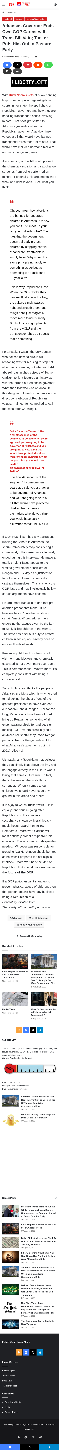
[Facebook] (7, 65)
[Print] (17, 71)
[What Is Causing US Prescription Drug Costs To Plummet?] (10, 1120)
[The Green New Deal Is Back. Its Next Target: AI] (10, 1324)
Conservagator (8, 1371)
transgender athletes (30, 924)
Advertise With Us (13, 1402)
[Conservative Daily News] (20, 4)
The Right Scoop (9, 1386)
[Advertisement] (29, 1162)
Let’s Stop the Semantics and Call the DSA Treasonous (15, 974)
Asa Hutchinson (39, 918)
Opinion (14, 12)
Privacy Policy (11, 1412)
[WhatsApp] (48, 65)
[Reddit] (38, 65)
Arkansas (16, 918)
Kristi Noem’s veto (21, 95)
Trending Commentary (36, 19)
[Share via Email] (7, 71)
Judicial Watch (8, 1376)
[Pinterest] (27, 65)
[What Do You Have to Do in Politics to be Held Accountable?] (44, 999)
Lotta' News (7, 1381)
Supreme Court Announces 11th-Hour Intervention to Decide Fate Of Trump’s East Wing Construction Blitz (43, 977)
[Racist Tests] (15, 999)
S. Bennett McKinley (10, 57)
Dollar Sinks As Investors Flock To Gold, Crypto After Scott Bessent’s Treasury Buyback (39, 1241)
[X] (17, 65)
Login (7, 1407)
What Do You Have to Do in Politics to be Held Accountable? (43, 1012)
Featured (8, 19)
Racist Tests (8, 1009)
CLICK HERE (25, 1052)
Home (7, 12)
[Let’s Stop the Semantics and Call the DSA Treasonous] (15, 961)
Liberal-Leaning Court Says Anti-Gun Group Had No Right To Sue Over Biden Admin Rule (38, 1256)
